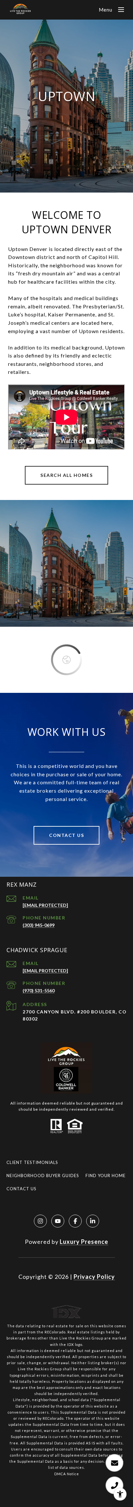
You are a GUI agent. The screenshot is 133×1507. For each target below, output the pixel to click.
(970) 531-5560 (39, 990)
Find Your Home (106, 1175)
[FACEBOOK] (75, 1221)
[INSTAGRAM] (40, 1221)
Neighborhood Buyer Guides (42, 1175)
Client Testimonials (32, 1162)
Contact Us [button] (66, 835)
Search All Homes (66, 475)
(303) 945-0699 (39, 925)
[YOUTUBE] (57, 1221)
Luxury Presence (84, 1241)
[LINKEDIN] (92, 1221)
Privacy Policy (94, 1276)
